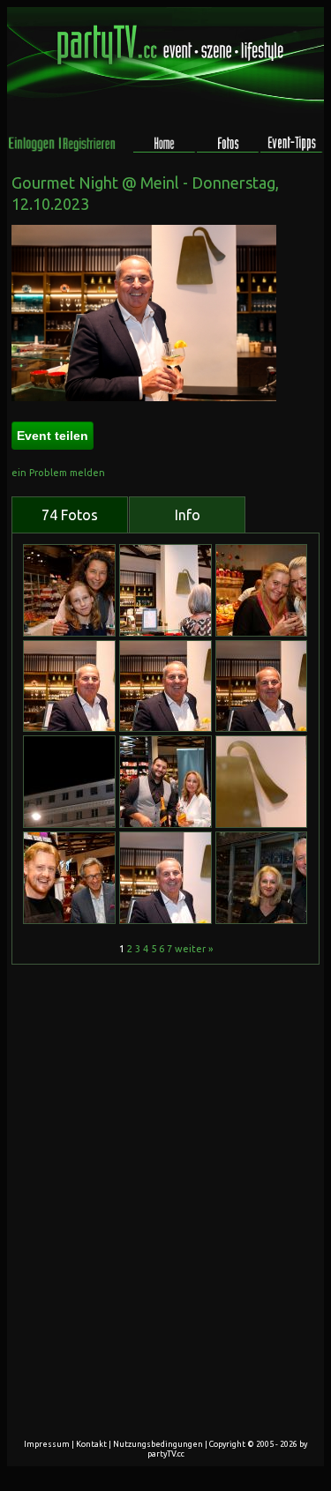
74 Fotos (69, 515)
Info (187, 515)
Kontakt (91, 1444)
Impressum (47, 1444)
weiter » (194, 948)
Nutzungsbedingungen (158, 1444)
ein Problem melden (58, 472)
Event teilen (52, 436)
